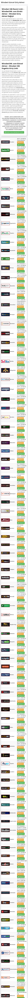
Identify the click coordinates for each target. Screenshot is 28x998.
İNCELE (21, 142)
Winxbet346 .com (17, 20)
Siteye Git (21, 144)
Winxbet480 (15, 110)
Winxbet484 (21, 110)
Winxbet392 (4, 112)
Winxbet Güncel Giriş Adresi (12, 2)
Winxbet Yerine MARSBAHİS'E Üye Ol (14, 132)
